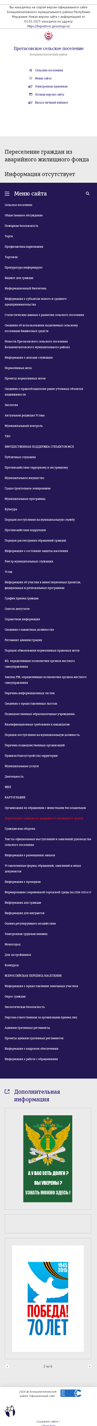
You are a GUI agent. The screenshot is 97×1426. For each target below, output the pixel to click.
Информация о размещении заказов (30, 855)
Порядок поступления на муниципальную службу (40, 519)
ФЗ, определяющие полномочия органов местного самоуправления (40, 663)
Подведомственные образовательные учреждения (40, 714)
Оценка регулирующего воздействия (30, 923)
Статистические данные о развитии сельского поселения (44, 315)
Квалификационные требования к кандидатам (37, 724)
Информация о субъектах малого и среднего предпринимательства (36, 301)
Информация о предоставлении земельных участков (41, 986)
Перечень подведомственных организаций (35, 745)
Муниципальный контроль (24, 426)
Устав (8, 572)
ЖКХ (8, 787)
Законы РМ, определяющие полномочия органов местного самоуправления (46, 679)
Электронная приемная (51, 86)
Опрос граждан (15, 996)
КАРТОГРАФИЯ (15, 797)
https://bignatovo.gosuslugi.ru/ (48, 26)
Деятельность (14, 776)
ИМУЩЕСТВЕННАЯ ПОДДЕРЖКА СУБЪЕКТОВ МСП (39, 446)
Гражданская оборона (20, 828)
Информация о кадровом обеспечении (31, 1048)
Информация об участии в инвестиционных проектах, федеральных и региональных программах (43, 585)
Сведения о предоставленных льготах (31, 703)
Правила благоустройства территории (31, 755)
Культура (11, 509)
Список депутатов (17, 608)
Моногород (12, 944)
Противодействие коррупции (25, 530)
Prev (7, 1366)
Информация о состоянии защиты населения (36, 551)
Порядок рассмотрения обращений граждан (35, 540)
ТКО (7, 436)
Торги (9, 236)
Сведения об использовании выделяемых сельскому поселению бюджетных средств (41, 328)
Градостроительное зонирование (28, 488)
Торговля (11, 257)
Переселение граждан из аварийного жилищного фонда (44, 818)
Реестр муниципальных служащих (29, 561)
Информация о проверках (23, 882)
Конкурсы (12, 965)
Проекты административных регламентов (34, 1038)
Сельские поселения (49, 70)
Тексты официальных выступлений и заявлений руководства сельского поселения (48, 842)
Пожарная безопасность (21, 226)
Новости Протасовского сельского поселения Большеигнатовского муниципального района (37, 344)
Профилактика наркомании (24, 246)
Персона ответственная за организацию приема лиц (41, 1017)
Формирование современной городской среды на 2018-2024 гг (48, 892)
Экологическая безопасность (25, 1007)
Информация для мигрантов (24, 913)
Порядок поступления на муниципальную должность (42, 735)
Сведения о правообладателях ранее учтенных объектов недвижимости (44, 391)
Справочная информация (22, 619)
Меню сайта (43, 78)
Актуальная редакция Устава (24, 415)
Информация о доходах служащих (29, 357)
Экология (11, 405)
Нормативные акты (18, 368)
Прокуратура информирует (24, 267)
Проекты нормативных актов (25, 378)
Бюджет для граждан (19, 278)
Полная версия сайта (49, 94)
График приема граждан (22, 598)
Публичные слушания (20, 457)
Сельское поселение (18, 205)
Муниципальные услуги (22, 766)
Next (89, 1366)
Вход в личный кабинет (51, 102)
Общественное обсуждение (24, 215)
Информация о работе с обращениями (31, 1059)
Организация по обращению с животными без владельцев (45, 808)
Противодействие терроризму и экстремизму (36, 467)
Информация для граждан (23, 902)
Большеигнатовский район (48, 54)
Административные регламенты (27, 1028)
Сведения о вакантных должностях (29, 629)
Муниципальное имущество (24, 478)
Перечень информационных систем (30, 693)
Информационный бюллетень (25, 288)
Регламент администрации (23, 640)
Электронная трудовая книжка (26, 934)
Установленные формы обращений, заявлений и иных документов (43, 868)
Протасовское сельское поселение (49, 48)
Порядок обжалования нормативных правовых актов (42, 650)
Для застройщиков (18, 955)
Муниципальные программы (25, 499)
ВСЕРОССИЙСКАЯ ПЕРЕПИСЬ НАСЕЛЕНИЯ (33, 975)
